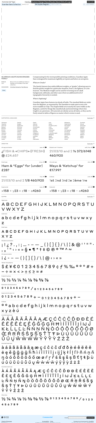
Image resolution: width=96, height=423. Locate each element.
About (58, 2)
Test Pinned (90, 4)
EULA (63, 2)
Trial (3, 90)
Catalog (28, 2)
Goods (52, 2)
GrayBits (91, 421)
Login (69, 2)
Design (41, 2)
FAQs (51, 421)
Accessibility (45, 421)
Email (66, 417)
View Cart (91, 2)
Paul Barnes (24, 87)
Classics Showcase (7, 421)
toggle (49, 4)
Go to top (90, 118)
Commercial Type (8, 2)
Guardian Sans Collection (11, 4)
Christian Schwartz (15, 87)
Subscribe (90, 417)
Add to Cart (55, 4)
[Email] (7, 417)
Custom (35, 2)
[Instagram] (4, 417)
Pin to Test (84, 4)
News (47, 2)
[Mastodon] (2, 417)
